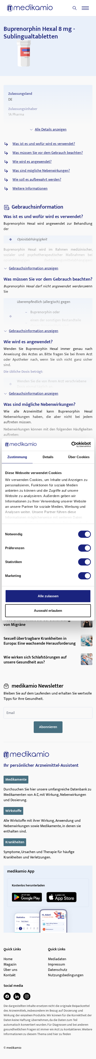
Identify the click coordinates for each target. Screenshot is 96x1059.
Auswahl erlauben (48, 610)
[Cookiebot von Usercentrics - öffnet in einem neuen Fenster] (71, 444)
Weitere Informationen (30, 188)
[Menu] (85, 8)
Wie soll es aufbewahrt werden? (37, 179)
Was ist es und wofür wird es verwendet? (44, 144)
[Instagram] (26, 996)
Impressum (56, 964)
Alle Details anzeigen (51, 130)
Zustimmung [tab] (17, 457)
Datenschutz (57, 970)
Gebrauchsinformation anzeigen (33, 268)
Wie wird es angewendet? (32, 162)
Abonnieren (48, 727)
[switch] (84, 548)
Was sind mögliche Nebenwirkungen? (41, 171)
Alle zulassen (48, 596)
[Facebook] (7, 996)
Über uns (10, 970)
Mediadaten (57, 959)
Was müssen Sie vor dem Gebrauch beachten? (48, 153)
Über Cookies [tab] (79, 457)
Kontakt (10, 975)
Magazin (10, 964)
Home (8, 959)
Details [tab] (48, 457)
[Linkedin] (17, 996)
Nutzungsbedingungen (65, 975)
